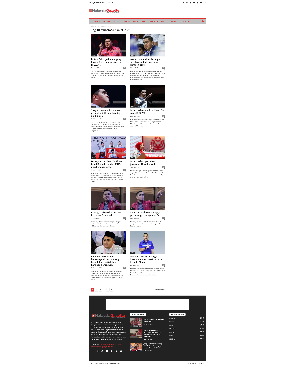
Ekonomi (126, 21)
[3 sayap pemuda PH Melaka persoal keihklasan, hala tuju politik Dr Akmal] (108, 96)
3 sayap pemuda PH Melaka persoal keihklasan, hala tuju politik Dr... (106, 113)
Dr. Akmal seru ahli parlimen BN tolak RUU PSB (147, 112)
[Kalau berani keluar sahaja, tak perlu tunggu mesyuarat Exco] (147, 198)
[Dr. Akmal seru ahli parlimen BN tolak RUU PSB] (147, 96)
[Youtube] (204, 3)
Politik (116, 21)
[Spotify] (190, 3)
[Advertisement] (147, 304)
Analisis (153, 21)
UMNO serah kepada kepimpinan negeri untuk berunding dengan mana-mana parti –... (152, 333)
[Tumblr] (197, 3)
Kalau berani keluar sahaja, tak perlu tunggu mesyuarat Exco (146, 214)
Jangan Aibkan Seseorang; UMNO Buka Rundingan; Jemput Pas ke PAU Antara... (153, 346)
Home (92, 26)
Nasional (107, 21)
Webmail (201, 363)
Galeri (173, 21)
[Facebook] (183, 3)
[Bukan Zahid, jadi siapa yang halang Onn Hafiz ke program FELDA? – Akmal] (108, 45)
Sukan (143, 21)
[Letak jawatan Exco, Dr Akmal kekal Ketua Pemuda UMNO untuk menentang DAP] (108, 147)
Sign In (110, 3)
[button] (202, 21)
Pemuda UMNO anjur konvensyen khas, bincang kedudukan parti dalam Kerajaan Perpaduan (105, 260)
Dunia (135, 21)
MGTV (163, 21)
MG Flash (172, 339)
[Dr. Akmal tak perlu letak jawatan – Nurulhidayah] (147, 147)
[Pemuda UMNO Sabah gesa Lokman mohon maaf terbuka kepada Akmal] (147, 242)
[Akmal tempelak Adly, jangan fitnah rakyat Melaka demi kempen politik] (147, 45)
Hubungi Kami (192, 363)
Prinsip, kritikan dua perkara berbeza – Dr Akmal (106, 214)
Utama (95, 21)
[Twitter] (201, 3)
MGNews (172, 329)
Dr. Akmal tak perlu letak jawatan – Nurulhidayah (143, 163)
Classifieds (185, 21)
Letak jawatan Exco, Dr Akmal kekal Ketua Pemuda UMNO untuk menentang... (106, 164)
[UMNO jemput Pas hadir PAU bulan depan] (136, 322)
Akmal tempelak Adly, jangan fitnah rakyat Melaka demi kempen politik (145, 62)
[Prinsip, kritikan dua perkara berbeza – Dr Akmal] (108, 198)
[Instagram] (186, 3)
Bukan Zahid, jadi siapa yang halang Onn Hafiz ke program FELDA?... (106, 62)
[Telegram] (194, 3)
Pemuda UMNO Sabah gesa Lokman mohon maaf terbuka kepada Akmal (146, 259)
